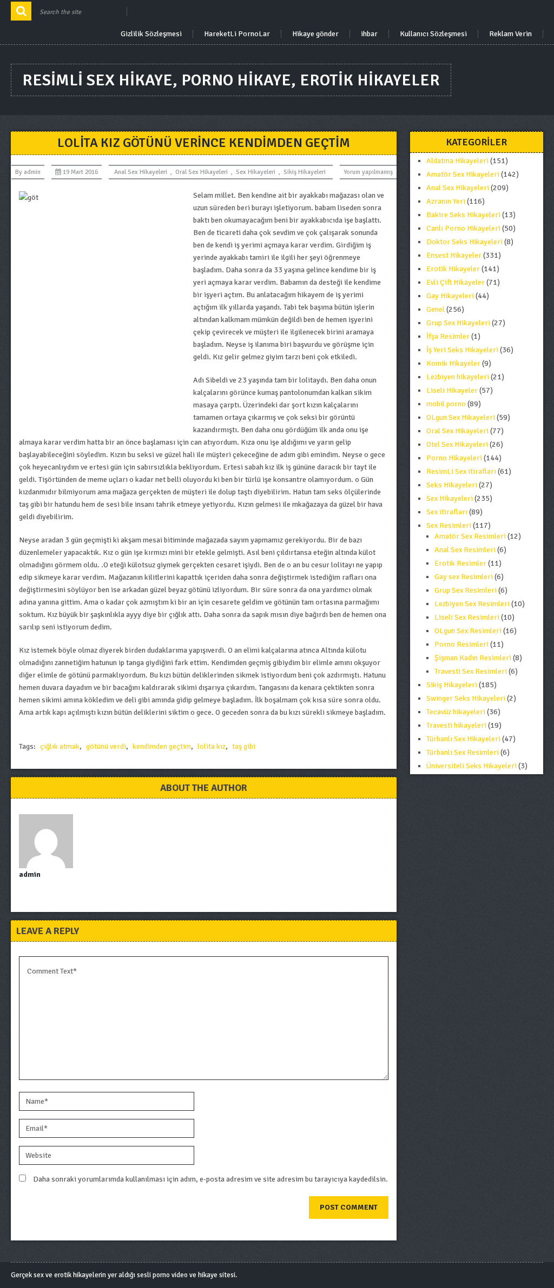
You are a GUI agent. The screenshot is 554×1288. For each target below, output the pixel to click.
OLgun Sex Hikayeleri (460, 417)
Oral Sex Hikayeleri (201, 172)
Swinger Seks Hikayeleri (465, 698)
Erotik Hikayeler (453, 268)
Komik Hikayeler (453, 363)
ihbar (369, 34)
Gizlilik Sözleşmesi (151, 34)
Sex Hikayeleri (255, 172)
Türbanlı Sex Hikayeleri (463, 738)
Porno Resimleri (461, 644)
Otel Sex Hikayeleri (457, 444)
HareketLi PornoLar (237, 34)
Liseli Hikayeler (452, 390)
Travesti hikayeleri (456, 725)
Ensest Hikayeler (454, 255)
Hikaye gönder (315, 34)
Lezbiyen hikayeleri (457, 376)
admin (32, 172)
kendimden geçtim (162, 746)
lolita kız (211, 746)
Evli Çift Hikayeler (455, 282)
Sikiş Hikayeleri (304, 172)
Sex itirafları (446, 511)
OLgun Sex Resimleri (468, 630)
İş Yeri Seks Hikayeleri (462, 349)
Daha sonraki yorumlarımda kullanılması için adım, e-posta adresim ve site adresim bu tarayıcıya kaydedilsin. (210, 1179)
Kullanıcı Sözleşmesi (433, 34)
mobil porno (446, 403)
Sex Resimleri (448, 525)
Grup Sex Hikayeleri (458, 322)
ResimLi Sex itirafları (461, 471)
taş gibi (243, 746)
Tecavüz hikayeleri (455, 711)
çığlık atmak (60, 746)
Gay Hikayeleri (450, 295)
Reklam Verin (510, 34)
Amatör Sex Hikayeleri (462, 174)
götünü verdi (106, 746)
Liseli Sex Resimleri (466, 617)
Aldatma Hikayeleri (457, 160)
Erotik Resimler (460, 563)
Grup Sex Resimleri (465, 590)
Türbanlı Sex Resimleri (462, 752)
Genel (435, 309)
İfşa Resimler (448, 336)
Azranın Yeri (445, 201)
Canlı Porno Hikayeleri (463, 228)
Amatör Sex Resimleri (470, 536)
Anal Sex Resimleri (465, 549)
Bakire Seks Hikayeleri (463, 214)
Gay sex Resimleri (463, 576)
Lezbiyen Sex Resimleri (472, 603)
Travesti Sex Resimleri (470, 671)
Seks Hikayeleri (451, 484)
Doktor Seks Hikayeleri (464, 241)
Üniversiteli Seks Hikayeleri (471, 765)
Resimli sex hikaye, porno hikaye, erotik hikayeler (231, 80)
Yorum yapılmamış (368, 172)
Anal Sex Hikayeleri (140, 172)
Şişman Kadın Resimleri (472, 657)
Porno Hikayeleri (454, 457)
